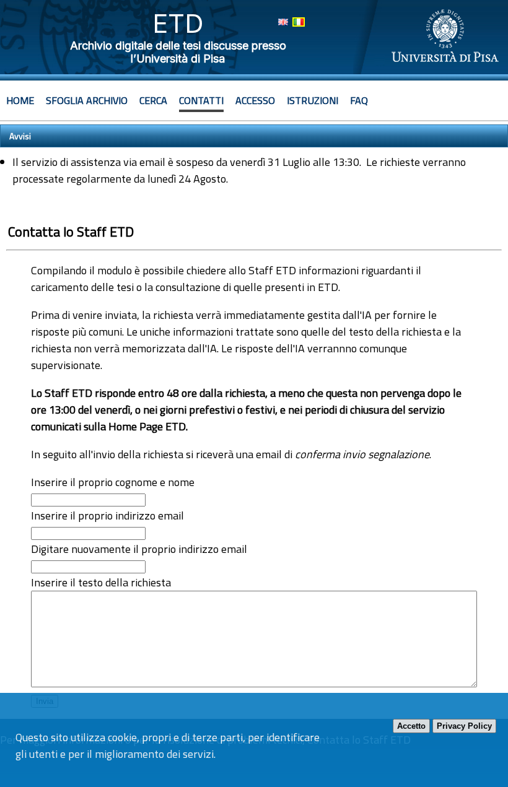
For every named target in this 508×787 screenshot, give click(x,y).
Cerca (153, 100)
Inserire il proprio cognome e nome (113, 482)
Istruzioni (312, 100)
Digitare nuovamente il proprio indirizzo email (139, 549)
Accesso (255, 100)
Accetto (411, 726)
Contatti (201, 100)
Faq (359, 100)
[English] (283, 22)
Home (20, 100)
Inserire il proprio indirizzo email (107, 515)
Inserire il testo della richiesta (101, 582)
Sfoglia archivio (87, 100)
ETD (178, 23)
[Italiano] (298, 22)
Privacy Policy (464, 726)
